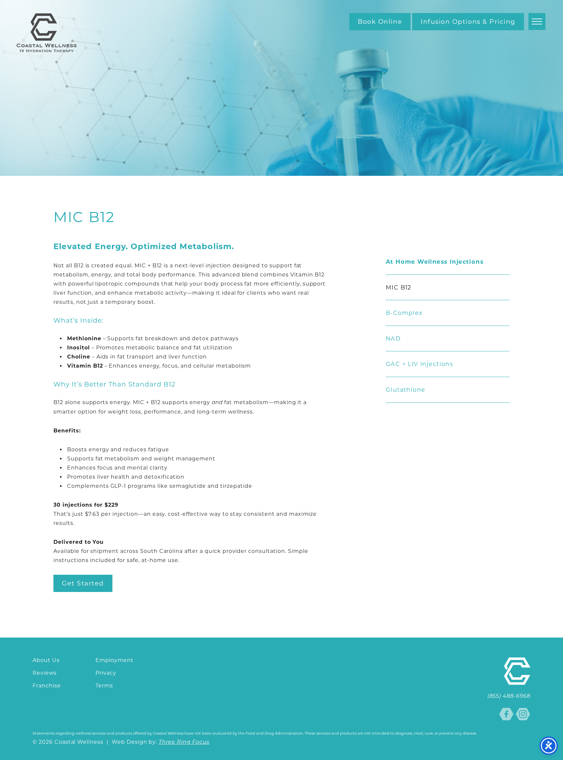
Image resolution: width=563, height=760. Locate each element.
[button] (536, 21)
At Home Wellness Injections (435, 262)
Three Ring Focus (184, 742)
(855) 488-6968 (508, 696)
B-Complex (404, 313)
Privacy (105, 673)
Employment (114, 660)
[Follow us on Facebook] (506, 714)
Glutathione (406, 390)
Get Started (83, 583)
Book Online (380, 21)
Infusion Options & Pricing (468, 21)
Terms (104, 686)
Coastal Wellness (46, 32)
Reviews (45, 673)
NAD (393, 339)
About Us (46, 660)
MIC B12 (398, 287)
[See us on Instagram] (522, 714)
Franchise (47, 686)
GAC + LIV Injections (419, 364)
